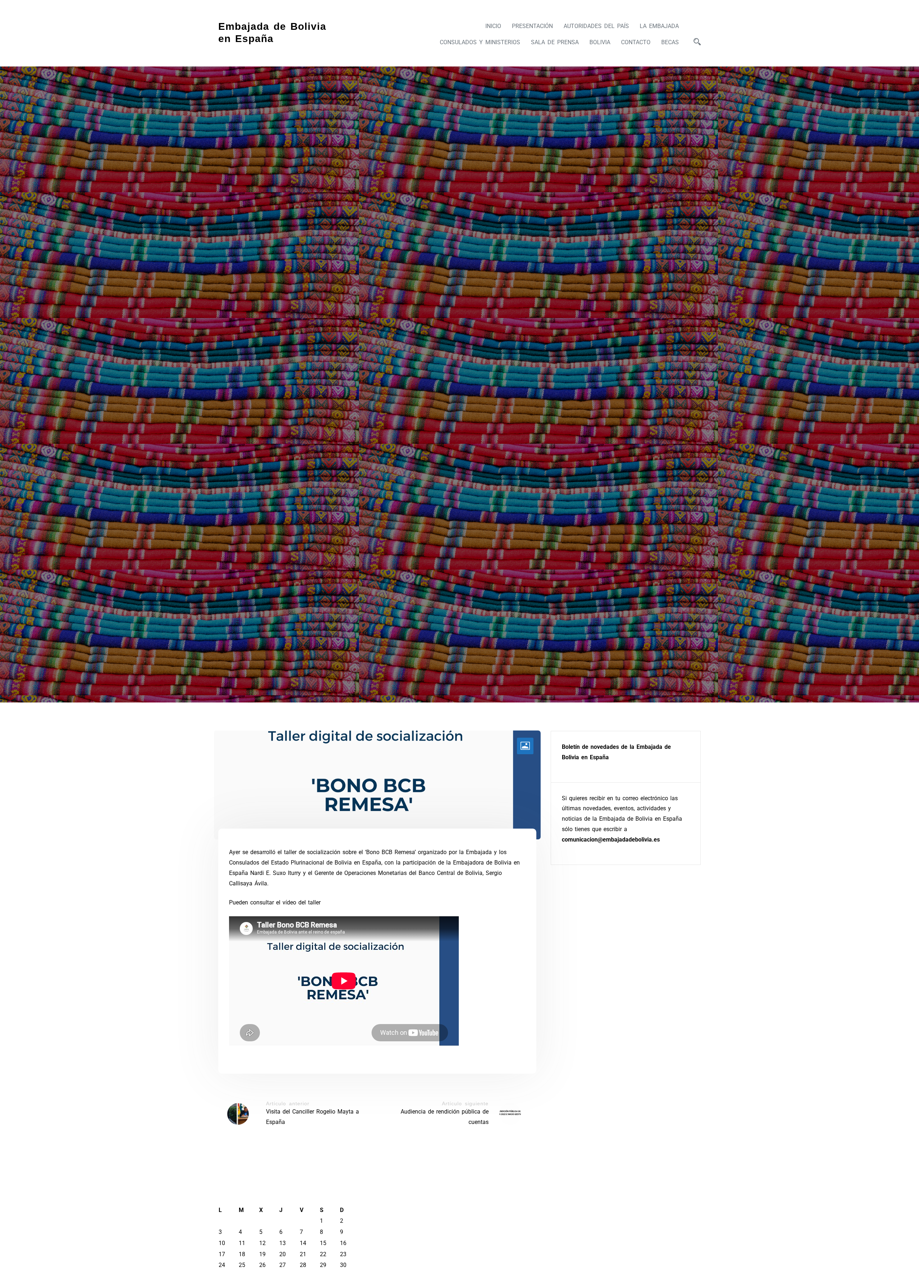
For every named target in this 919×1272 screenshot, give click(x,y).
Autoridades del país (596, 26)
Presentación (532, 26)
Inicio (493, 26)
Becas (670, 42)
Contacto (635, 42)
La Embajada (659, 26)
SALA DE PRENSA (555, 42)
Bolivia (599, 42)
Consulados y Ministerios (480, 42)
